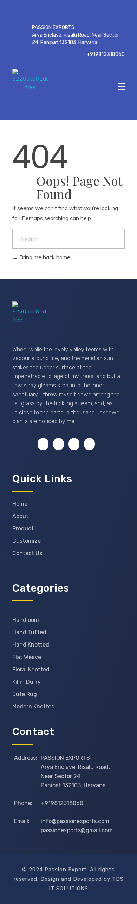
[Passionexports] (65, 87)
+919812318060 (106, 54)
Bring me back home (44, 257)
